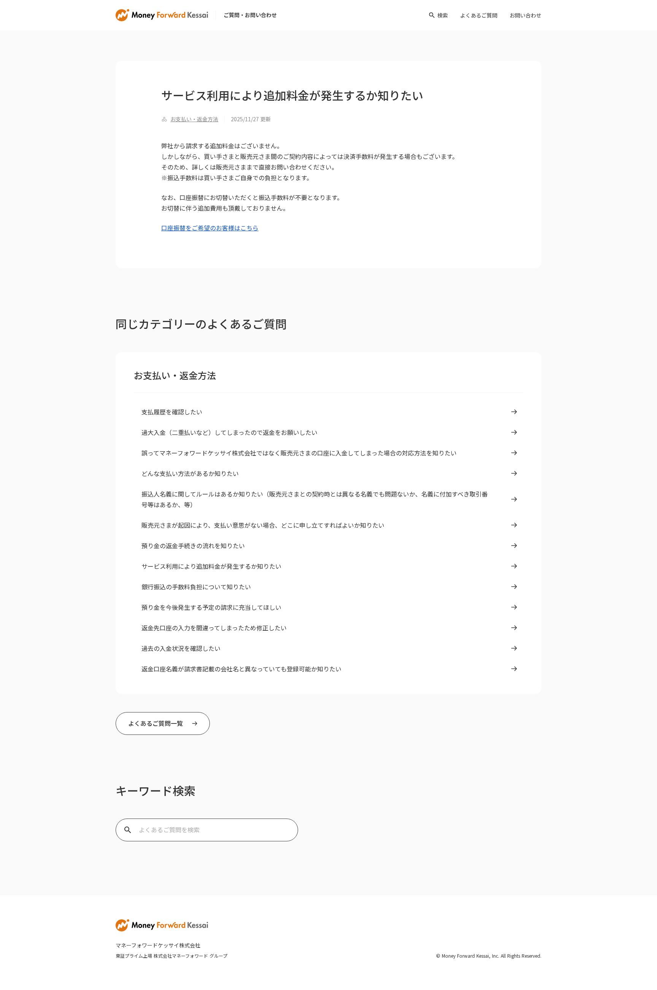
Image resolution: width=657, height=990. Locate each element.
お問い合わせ (525, 15)
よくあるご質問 (478, 15)
